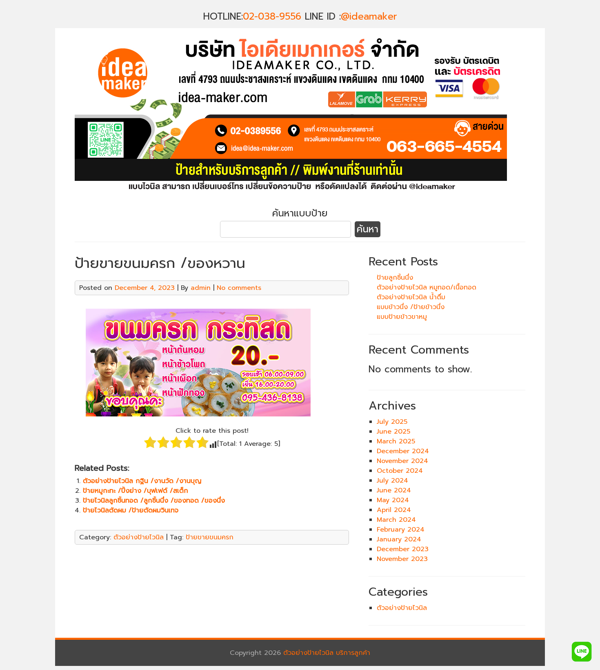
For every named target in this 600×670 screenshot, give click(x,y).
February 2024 (400, 529)
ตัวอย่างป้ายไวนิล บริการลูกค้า (326, 653)
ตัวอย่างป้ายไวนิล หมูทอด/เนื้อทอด (426, 287)
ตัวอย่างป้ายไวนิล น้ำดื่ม (411, 297)
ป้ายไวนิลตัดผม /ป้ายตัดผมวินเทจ (130, 510)
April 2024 (394, 510)
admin (201, 288)
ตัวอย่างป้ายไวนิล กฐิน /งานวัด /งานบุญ (142, 481)
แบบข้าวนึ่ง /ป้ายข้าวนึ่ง (410, 307)
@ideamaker (369, 16)
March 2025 (396, 441)
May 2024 (393, 500)
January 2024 (399, 539)
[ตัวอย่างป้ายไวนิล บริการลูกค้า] (291, 196)
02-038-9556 (272, 16)
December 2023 (403, 549)
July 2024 (392, 480)
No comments (239, 288)
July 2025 (392, 422)
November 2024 (402, 461)
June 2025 (393, 431)
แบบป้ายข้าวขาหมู (402, 317)
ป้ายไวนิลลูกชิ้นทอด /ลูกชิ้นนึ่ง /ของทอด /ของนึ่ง (154, 500)
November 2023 (402, 559)
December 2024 (403, 451)
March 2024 (396, 520)
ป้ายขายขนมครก (209, 537)
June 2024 (394, 490)
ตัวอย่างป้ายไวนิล (138, 537)
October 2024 (400, 471)
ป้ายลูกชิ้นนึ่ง (395, 278)
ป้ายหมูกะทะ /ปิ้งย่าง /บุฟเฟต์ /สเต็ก (135, 491)
